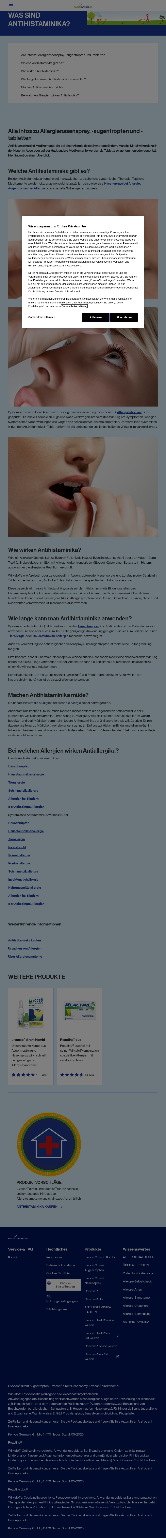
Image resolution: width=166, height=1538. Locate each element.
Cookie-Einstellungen (41, 317)
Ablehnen (96, 317)
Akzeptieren (124, 317)
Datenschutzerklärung (74, 306)
